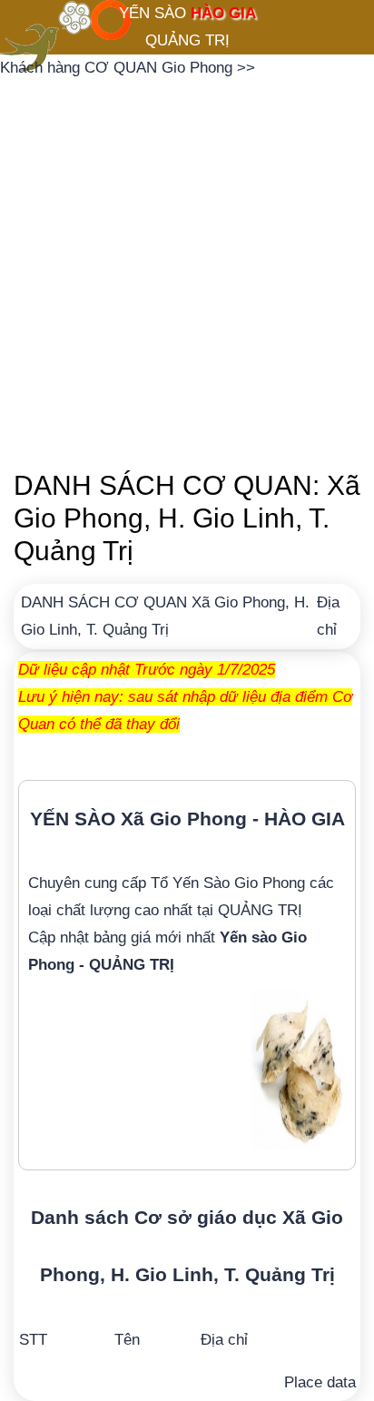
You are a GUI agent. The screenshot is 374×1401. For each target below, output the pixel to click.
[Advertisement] (187, 269)
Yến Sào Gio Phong (238, 883)
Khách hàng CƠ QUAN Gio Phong (118, 67)
